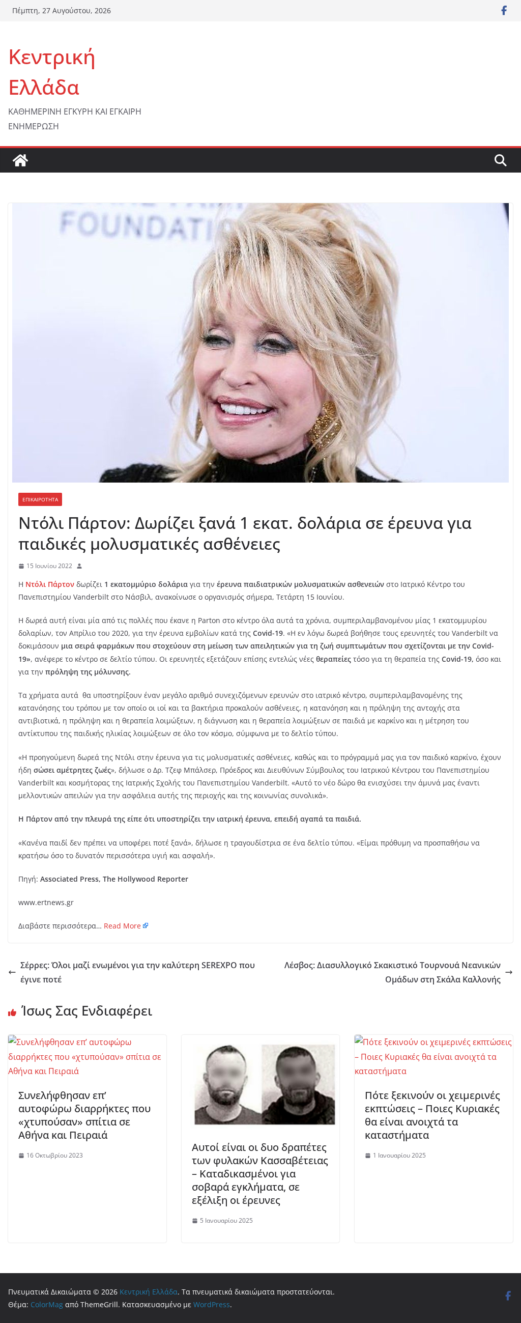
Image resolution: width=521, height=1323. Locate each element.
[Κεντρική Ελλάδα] (20, 160)
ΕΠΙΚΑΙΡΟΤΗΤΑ (40, 499)
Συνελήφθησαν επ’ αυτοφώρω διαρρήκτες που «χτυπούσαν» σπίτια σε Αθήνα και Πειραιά (84, 1115)
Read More (122, 926)
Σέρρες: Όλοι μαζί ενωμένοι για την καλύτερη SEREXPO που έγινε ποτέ (137, 973)
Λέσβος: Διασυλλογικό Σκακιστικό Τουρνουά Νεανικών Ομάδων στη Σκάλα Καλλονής (392, 973)
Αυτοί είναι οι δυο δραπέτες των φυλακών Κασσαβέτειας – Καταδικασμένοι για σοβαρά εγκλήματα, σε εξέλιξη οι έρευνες (260, 1173)
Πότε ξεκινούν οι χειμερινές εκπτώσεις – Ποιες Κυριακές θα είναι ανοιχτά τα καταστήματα (432, 1115)
